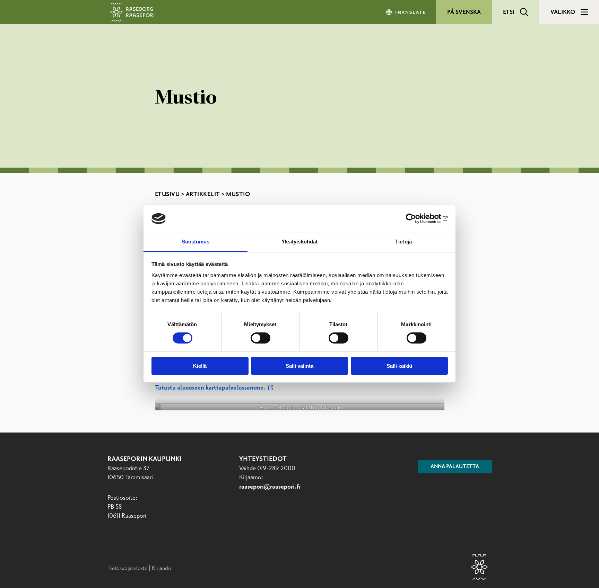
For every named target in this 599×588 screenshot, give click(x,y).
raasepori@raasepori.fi (270, 487)
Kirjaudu (161, 568)
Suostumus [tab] (196, 241)
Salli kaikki (399, 366)
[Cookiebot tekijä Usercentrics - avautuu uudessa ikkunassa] (417, 218)
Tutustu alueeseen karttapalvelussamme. (211, 388)
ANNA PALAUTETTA (455, 467)
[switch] (260, 338)
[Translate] (406, 12)
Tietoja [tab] (403, 241)
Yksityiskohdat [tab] (299, 241)
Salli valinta (299, 366)
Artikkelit (203, 194)
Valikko (562, 12)
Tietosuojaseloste (127, 568)
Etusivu (167, 194)
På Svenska (464, 12)
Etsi (508, 12)
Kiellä (200, 366)
